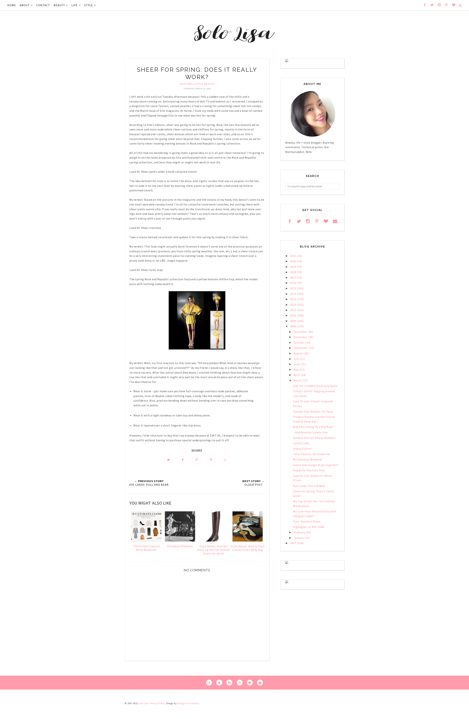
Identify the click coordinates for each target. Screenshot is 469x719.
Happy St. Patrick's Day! (309, 470)
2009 (293, 321)
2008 (293, 326)
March (297, 380)
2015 (293, 288)
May (296, 369)
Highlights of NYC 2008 (308, 527)
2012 (293, 304)
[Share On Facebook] (183, 460)
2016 (293, 283)
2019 (293, 267)
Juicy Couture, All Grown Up (311, 454)
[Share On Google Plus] (197, 460)
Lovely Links (301, 443)
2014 (293, 294)
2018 (293, 272)
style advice (204, 83)
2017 (293, 277)
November (300, 337)
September (301, 348)
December (300, 332)
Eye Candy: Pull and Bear (309, 486)
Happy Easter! (302, 448)
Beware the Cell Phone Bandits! (314, 438)
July (296, 359)
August (298, 353)
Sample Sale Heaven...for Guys (313, 411)
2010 (293, 315)
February (299, 532)
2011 (293, 310)
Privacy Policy (157, 703)
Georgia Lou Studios (188, 703)
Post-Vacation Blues (307, 521)
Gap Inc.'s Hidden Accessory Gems (315, 386)
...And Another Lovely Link (310, 432)
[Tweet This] (168, 460)
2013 (293, 299)
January (299, 538)
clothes (186, 83)
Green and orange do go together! (316, 465)
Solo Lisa (143, 703)
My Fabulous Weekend (307, 459)
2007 (293, 543)
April (297, 375)
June (297, 364)
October (299, 342)
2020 (293, 261)
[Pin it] (211, 460)
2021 (293, 256)
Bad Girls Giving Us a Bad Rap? (313, 427)
